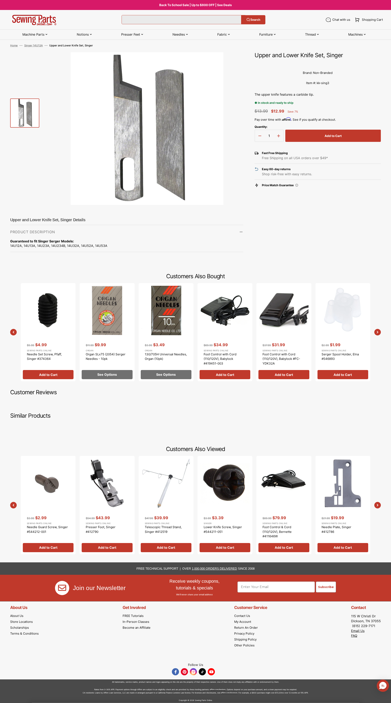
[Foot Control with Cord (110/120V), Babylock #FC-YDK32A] (283, 332)
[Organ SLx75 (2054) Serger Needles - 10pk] (107, 332)
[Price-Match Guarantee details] (297, 185)
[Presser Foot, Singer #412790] (107, 505)
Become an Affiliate (136, 628)
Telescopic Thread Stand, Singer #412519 (163, 529)
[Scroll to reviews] (318, 64)
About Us (16, 616)
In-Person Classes (136, 622)
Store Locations (21, 622)
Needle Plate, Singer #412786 (336, 529)
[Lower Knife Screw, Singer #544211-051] (225, 505)
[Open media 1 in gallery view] (234, 61)
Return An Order (246, 628)
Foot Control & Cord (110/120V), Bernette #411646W (277, 531)
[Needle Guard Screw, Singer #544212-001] (48, 505)
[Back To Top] (385, 697)
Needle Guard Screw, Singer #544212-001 (47, 529)
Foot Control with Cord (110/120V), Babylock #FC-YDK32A (281, 358)
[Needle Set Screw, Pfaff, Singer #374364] (48, 332)
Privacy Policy (244, 633)
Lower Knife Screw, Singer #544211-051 (223, 529)
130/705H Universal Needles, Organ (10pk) (166, 356)
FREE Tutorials (133, 616)
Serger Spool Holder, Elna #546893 (340, 356)
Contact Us (242, 616)
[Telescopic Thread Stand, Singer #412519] (166, 505)
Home (14, 45)
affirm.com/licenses (229, 693)
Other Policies (244, 645)
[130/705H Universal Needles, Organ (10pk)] (166, 332)
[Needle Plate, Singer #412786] (342, 505)
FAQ (354, 636)
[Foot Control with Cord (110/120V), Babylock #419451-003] (225, 332)
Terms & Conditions (24, 633)
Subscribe (326, 587)
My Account (242, 622)
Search (255, 19)
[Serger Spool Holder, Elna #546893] (342, 332)
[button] (368, 19)
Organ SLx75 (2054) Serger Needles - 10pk (105, 356)
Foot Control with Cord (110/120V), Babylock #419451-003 (220, 358)
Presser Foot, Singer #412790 (100, 529)
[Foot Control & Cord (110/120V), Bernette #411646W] (283, 505)
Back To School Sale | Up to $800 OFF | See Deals (195, 5)
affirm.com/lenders (218, 689)
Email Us (358, 631)
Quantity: (261, 126)
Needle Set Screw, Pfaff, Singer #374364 (44, 356)
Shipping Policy (245, 639)
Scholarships (19, 628)
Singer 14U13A (33, 45)
